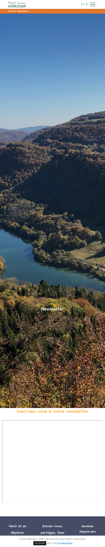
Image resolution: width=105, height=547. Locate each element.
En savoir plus (65, 543)
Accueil (11, 11)
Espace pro (87, 531)
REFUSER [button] (52, 543)
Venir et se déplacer (17, 530)
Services (87, 526)
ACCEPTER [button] (40, 543)
